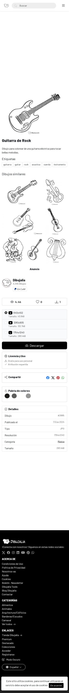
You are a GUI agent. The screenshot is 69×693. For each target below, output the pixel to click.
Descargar (36, 345)
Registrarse (8, 654)
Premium (7, 639)
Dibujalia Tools (9, 586)
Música (61, 441)
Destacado (8, 642)
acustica (36, 164)
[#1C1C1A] (7, 396)
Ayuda (5, 575)
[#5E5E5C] (14, 396)
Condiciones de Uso (12, 563)
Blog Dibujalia (9, 590)
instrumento (60, 164)
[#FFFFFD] (21, 396)
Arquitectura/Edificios (14, 612)
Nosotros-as (9, 571)
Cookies (6, 578)
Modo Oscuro (13, 659)
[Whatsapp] (62, 378)
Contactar (7, 594)
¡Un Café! (21, 289)
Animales (7, 608)
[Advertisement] (34, 54)
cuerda (47, 164)
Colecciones (8, 646)
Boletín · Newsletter (12, 582)
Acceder (6, 650)
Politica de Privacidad (13, 567)
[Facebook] (47, 378)
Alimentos (7, 604)
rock (26, 164)
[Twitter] (53, 378)
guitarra (7, 164)
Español (14, 666)
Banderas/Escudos (12, 616)
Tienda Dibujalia (10, 635)
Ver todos (7, 624)
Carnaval (6, 620)
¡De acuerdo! (56, 685)
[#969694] (28, 396)
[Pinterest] (58, 378)
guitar (18, 164)
